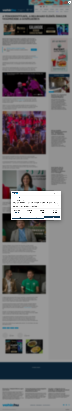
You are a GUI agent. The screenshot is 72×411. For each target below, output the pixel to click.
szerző (10, 334)
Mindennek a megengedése (52, 217)
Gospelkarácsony (21, 99)
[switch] (29, 212)
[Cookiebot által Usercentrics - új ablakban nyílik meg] (55, 193)
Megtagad (20, 217)
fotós (25, 334)
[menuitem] (36, 9)
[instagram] (46, 6)
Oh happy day (35, 57)
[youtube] (41, 6)
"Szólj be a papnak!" (27, 307)
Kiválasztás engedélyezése (36, 217)
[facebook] (44, 6)
